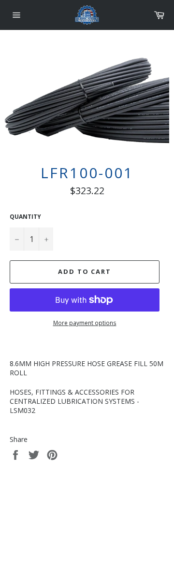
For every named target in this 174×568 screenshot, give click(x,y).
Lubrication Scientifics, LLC (65, 519)
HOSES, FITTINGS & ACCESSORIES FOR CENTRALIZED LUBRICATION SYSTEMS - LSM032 (74, 401)
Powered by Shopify (130, 519)
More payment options (84, 323)
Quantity (25, 217)
